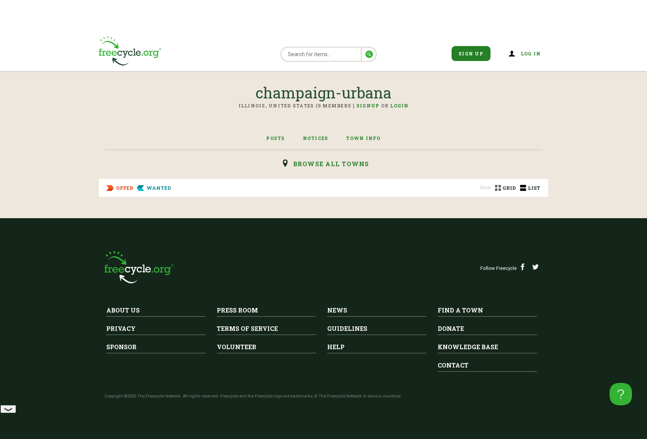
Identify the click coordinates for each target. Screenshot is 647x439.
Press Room (237, 310)
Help (335, 347)
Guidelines (347, 328)
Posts (275, 138)
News (337, 310)
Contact (453, 365)
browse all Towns (331, 164)
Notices (315, 138)
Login (399, 106)
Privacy (121, 328)
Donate (451, 328)
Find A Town (460, 310)
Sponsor (121, 347)
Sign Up (471, 54)
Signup (368, 106)
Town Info (363, 138)
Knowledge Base (468, 347)
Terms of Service (247, 328)
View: (486, 187)
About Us (123, 310)
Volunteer (236, 347)
